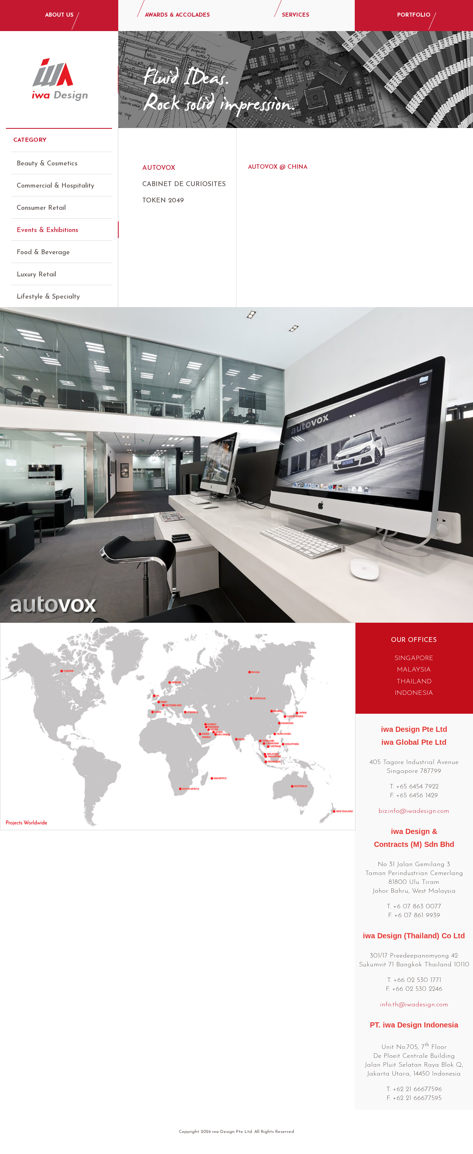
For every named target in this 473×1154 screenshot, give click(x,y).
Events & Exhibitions (47, 230)
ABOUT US (59, 15)
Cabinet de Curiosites (184, 184)
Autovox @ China (277, 167)
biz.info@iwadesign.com (413, 811)
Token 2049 (163, 201)
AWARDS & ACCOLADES (177, 15)
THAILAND (414, 682)
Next (461, 460)
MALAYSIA (414, 670)
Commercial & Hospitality (55, 186)
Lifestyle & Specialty (48, 297)
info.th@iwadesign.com (414, 1005)
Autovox (158, 168)
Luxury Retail (36, 275)
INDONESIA (414, 693)
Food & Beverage (43, 252)
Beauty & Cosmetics (47, 164)
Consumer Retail (41, 208)
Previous (11, 460)
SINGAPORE (413, 658)
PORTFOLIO (414, 15)
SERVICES (295, 15)
